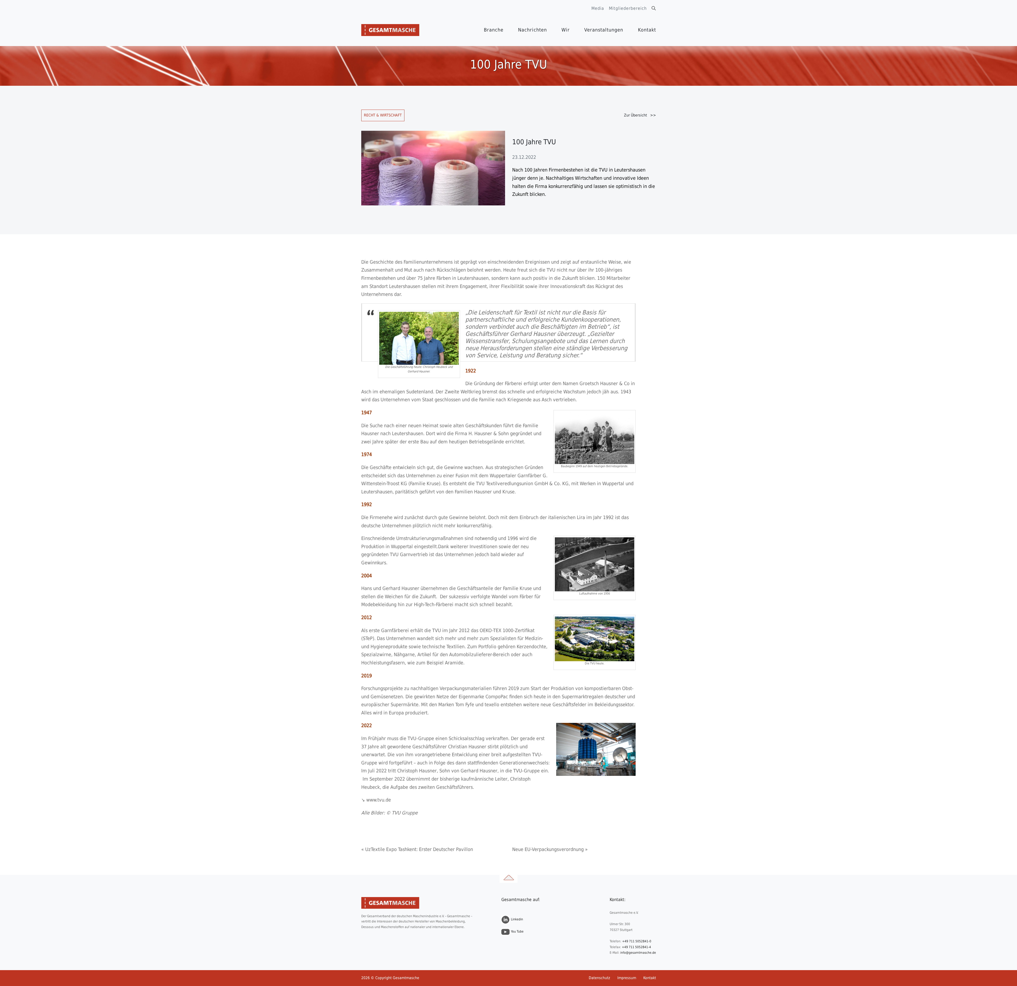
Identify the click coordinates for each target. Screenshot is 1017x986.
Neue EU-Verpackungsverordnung (548, 849)
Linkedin (517, 919)
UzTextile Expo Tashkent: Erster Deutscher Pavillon (419, 849)
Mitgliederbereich (628, 8)
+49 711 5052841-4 (636, 947)
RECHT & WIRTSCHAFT (383, 115)
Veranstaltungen (603, 30)
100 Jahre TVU (534, 142)
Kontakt (647, 30)
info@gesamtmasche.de (638, 953)
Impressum (626, 978)
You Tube (517, 931)
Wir (565, 30)
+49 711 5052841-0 (636, 941)
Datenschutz (599, 978)
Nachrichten (532, 30)
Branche (493, 30)
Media (597, 8)
